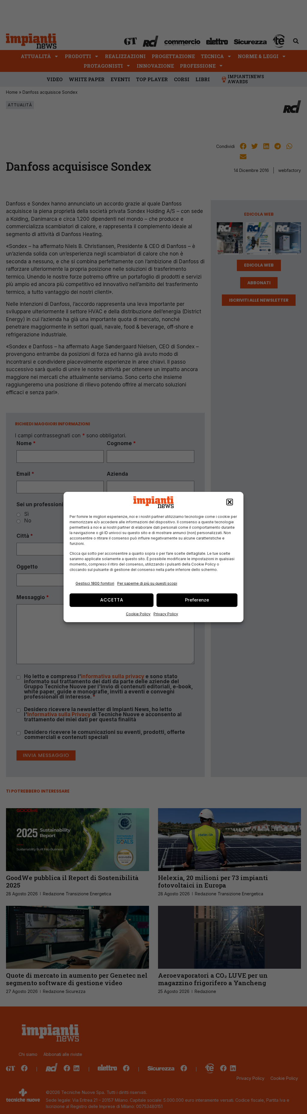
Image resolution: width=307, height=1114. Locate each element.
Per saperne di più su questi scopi (147, 583)
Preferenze (197, 600)
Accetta (111, 600)
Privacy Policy (166, 614)
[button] (230, 502)
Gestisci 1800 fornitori (95, 583)
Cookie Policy (138, 614)
